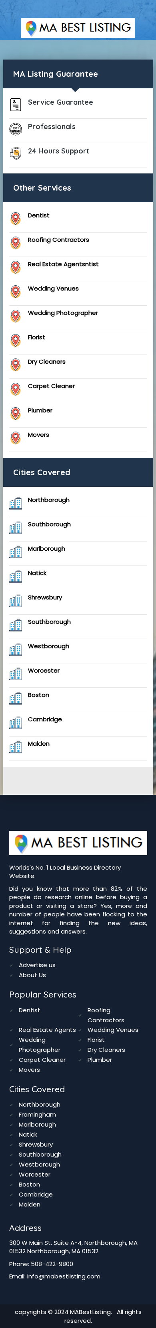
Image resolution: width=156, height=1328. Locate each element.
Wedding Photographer (63, 313)
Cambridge (45, 719)
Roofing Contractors (58, 239)
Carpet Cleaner (51, 386)
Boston (38, 695)
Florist (36, 337)
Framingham (37, 1114)
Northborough (49, 500)
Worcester (44, 670)
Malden (39, 743)
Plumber (40, 410)
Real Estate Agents (47, 1029)
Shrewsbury (45, 597)
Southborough (49, 524)
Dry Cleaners (47, 361)
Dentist (39, 215)
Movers (38, 434)
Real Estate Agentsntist (63, 264)
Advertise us (37, 965)
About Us (32, 975)
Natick (37, 573)
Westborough (48, 646)
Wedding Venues (53, 288)
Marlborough (46, 548)
